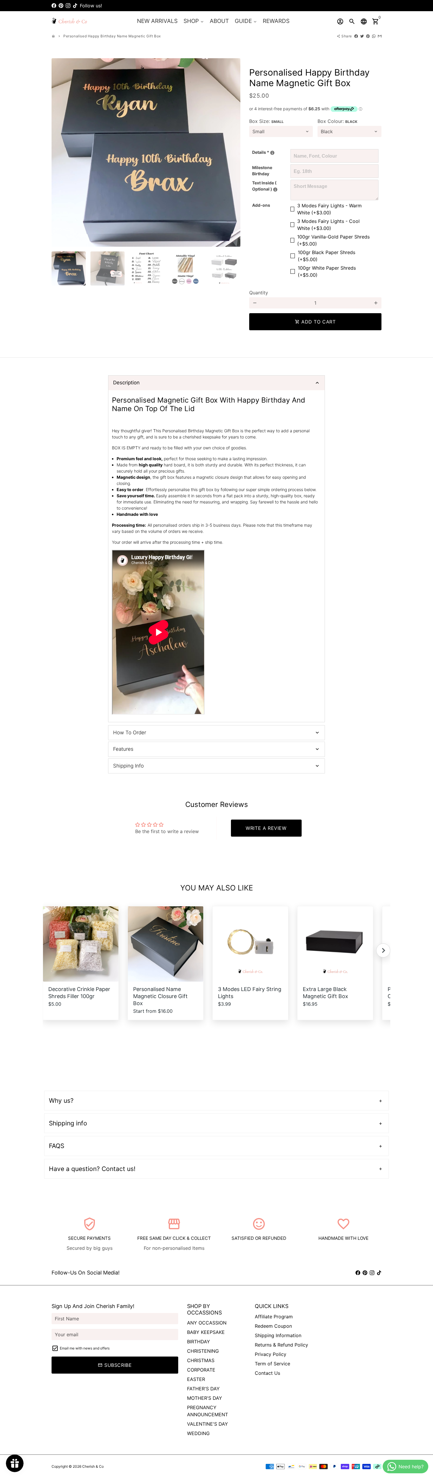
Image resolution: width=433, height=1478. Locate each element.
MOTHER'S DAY (204, 1398)
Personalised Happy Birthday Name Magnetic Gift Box (112, 36)
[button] (383, 950)
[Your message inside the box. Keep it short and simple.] (275, 189)
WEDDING (198, 1433)
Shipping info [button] (68, 1123)
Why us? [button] (61, 1100)
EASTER (196, 1379)
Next (232, 152)
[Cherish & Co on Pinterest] (61, 6)
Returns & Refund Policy (281, 1345)
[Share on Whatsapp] (374, 36)
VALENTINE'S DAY (207, 1424)
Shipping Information (278, 1335)
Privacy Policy (270, 1354)
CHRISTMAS (200, 1360)
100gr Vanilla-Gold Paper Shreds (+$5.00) (333, 240)
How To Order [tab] (129, 732)
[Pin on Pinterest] (368, 36)
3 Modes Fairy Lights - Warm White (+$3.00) (329, 209)
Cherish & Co (93, 1466)
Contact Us (267, 1373)
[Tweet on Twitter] (362, 36)
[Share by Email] (379, 36)
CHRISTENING (203, 1351)
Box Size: (266, 121)
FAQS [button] (56, 1146)
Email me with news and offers (85, 1348)
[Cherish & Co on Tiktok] (75, 6)
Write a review (266, 828)
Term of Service (272, 1364)
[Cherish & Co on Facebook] (54, 6)
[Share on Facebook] (356, 36)
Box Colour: (337, 121)
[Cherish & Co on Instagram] (68, 6)
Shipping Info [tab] (128, 766)
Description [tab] (126, 383)
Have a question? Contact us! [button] (92, 1168)
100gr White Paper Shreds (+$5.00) (327, 271)
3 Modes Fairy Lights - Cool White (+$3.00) (328, 224)
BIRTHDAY (198, 1341)
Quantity (258, 293)
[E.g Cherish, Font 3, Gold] (272, 153)
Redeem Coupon (273, 1326)
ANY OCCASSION (207, 1323)
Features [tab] (123, 749)
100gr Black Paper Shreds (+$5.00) (326, 255)
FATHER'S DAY (203, 1389)
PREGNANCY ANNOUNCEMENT (207, 1410)
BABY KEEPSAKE (206, 1332)
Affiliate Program (274, 1316)
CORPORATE (201, 1370)
